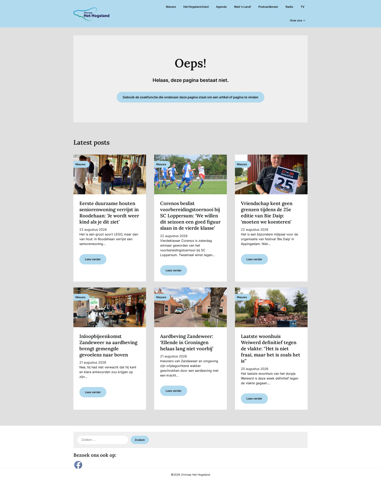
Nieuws (171, 6)
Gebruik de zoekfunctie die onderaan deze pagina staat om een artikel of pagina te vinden (190, 97)
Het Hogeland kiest (196, 6)
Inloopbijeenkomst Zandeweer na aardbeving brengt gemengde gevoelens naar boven (108, 345)
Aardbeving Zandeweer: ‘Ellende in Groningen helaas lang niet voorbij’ (186, 342)
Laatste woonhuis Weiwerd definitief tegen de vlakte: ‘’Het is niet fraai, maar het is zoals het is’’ (270, 348)
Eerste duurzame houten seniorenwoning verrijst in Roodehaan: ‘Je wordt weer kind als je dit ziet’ (109, 212)
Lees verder (93, 259)
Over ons (296, 20)
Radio (289, 6)
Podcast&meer (268, 6)
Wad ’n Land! (242, 6)
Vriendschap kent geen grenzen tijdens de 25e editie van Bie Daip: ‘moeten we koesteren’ (266, 212)
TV (302, 6)
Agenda (221, 6)
